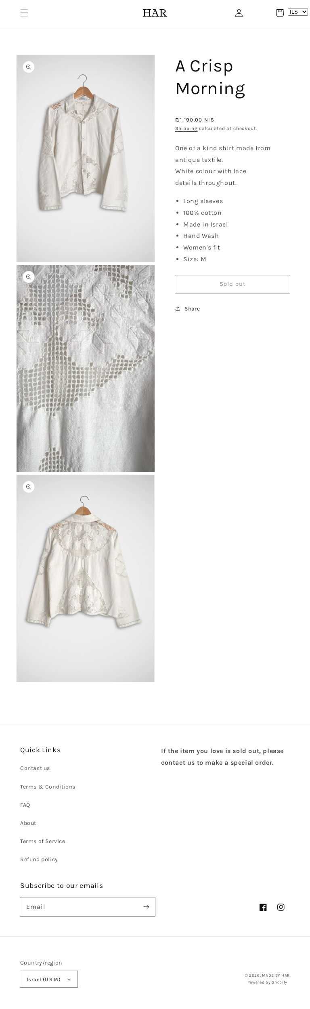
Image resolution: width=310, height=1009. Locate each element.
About (28, 823)
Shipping (186, 128)
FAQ (25, 804)
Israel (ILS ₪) (44, 979)
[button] (24, 13)
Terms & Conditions (47, 786)
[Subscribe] (146, 907)
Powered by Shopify (267, 982)
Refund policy (39, 859)
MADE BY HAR (276, 975)
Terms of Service (42, 841)
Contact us (35, 768)
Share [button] (192, 308)
